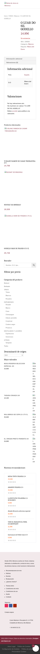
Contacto (8, 597)
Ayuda (8, 594)
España (26, 75)
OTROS (6, 340)
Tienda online (10, 586)
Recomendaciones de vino (14, 570)
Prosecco (9, 328)
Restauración (10, 579)
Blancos (16, 16)
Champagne (10, 314)
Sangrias (9, 343)
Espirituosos (10, 333)
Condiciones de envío (12, 588)
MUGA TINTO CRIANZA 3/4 (17, 476)
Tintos (8, 292)
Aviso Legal (11, 646)
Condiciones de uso (12, 591)
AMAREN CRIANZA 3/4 (15, 487)
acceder (15, 111)
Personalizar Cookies (19, 651)
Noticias (8, 573)
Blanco (8, 308)
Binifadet (7, 286)
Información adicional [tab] (14, 59)
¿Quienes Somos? (11, 582)
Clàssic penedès (11, 318)
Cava (7, 311)
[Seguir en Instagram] (6, 605)
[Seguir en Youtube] (15, 605)
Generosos (9, 337)
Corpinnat (9, 321)
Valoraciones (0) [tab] (12, 62)
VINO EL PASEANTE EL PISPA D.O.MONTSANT (17, 523)
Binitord (6, 283)
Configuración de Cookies (10, 649)
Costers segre (10, 324)
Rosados (9, 299)
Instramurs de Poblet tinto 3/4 (18, 535)
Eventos (8, 576)
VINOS (11, 16)
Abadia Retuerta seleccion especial (19, 511)
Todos (6, 346)
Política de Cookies (23, 646)
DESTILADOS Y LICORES (13, 331)
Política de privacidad (29, 649)
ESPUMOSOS (9, 302)
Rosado (8, 304)
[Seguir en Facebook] (10, 605)
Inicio (5, 16)
